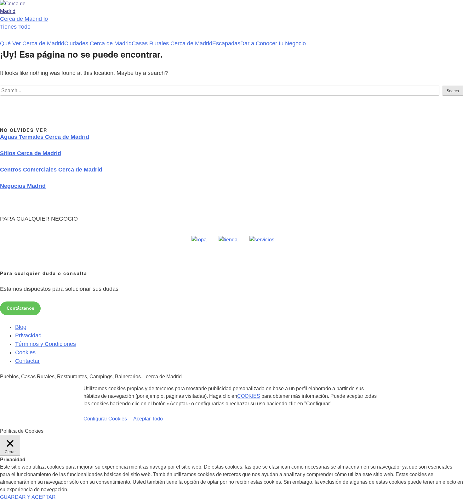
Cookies (25, 352)
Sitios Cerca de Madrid (30, 153)
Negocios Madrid (23, 186)
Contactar (27, 361)
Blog (20, 327)
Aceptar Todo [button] (148, 418)
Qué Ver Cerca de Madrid (32, 43)
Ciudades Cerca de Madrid (98, 43)
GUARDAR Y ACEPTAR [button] (28, 497)
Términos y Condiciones (45, 344)
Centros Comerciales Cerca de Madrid (51, 169)
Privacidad (28, 335)
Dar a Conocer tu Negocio (273, 43)
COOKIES (248, 396)
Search (453, 91)
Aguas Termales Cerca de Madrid (44, 137)
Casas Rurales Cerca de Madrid (172, 43)
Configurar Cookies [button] (105, 418)
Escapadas (226, 43)
